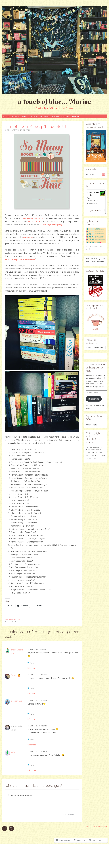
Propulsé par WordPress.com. (96, 827)
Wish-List (25, 116)
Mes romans (45, 116)
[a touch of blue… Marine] (54, 50)
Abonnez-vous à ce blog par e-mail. (95, 367)
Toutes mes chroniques (70, 116)
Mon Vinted (15, 116)
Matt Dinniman (92, 203)
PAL (15, 621)
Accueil (6, 116)
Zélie (13, 752)
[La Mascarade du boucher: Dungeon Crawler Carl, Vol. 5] (102, 195)
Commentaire (68, 814)
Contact (55, 116)
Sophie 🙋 (16, 675)
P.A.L (18, 619)
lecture (7, 621)
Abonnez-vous (93, 399)
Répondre (31, 668)
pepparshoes (16, 701)
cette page (28, 237)
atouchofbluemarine (22, 130)
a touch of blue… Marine (54, 101)
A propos (34, 116)
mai (12, 621)
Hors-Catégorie (10, 619)
